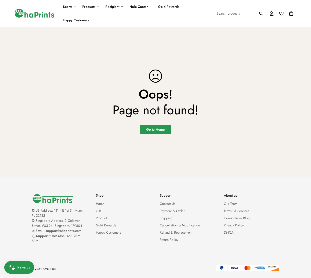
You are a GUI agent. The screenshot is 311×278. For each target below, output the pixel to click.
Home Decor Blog (237, 218)
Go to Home (155, 129)
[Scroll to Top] (303, 255)
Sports (67, 6)
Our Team (230, 203)
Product (101, 218)
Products (88, 6)
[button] (291, 13)
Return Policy (169, 239)
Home (100, 203)
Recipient (112, 6)
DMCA (229, 232)
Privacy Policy (234, 225)
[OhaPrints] (35, 13)
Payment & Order (172, 210)
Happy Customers (76, 20)
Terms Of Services (236, 210)
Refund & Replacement (176, 232)
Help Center (138, 6)
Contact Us (167, 203)
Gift (98, 210)
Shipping (166, 218)
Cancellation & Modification (180, 225)
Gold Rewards (168, 6)
